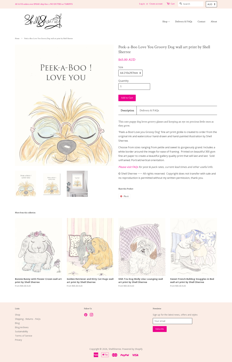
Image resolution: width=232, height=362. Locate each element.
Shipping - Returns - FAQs (28, 318)
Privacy (18, 339)
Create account (155, 3)
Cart (173, 3)
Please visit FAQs (128, 167)
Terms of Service (23, 335)
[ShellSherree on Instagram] (91, 315)
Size (120, 67)
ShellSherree (115, 348)
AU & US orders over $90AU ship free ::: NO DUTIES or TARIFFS (44, 4)
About (214, 21)
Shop (165, 21)
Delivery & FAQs (183, 21)
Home (17, 38)
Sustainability (21, 331)
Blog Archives (22, 327)
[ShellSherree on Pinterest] (85, 315)
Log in (142, 3)
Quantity (123, 81)
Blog (17, 323)
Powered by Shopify (132, 348)
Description (127, 110)
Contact (201, 21)
